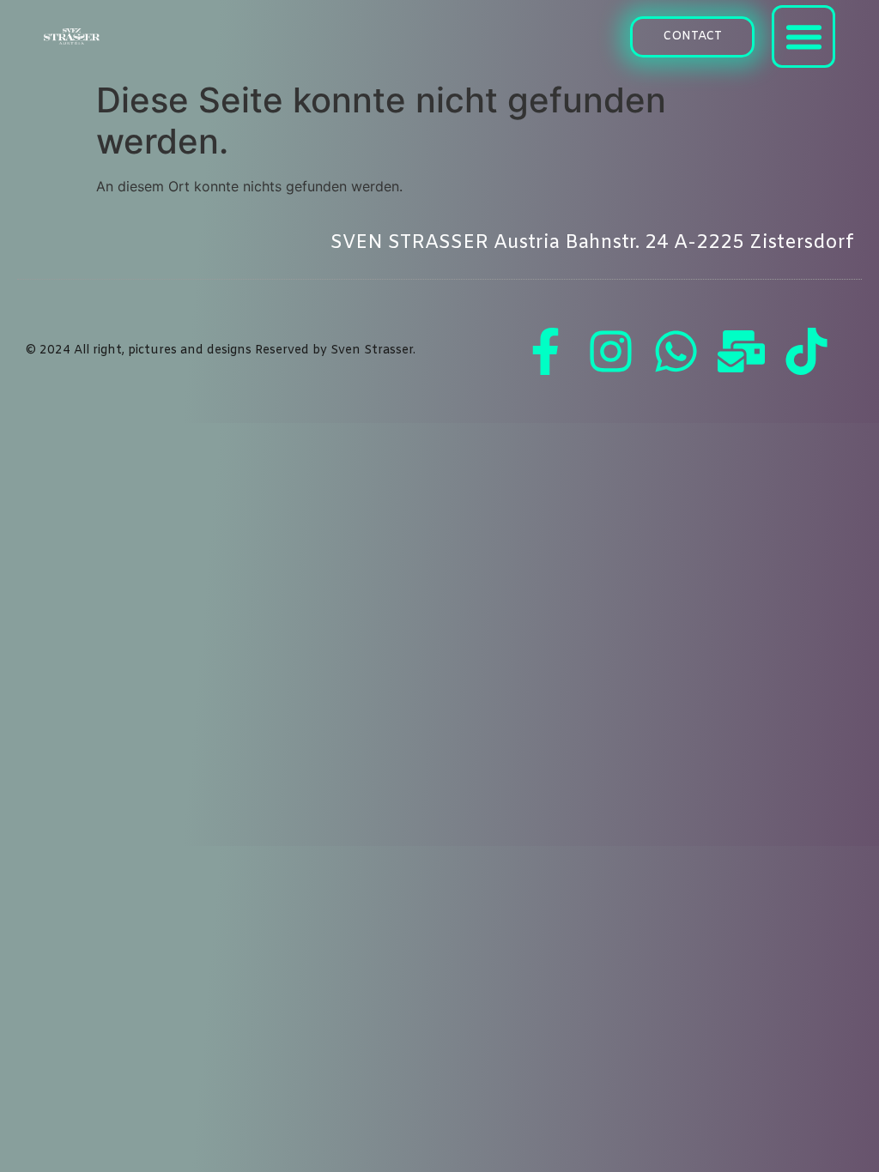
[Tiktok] (807, 351)
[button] (692, 36)
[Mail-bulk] (741, 351)
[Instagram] (611, 351)
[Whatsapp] (676, 351)
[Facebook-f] (546, 351)
